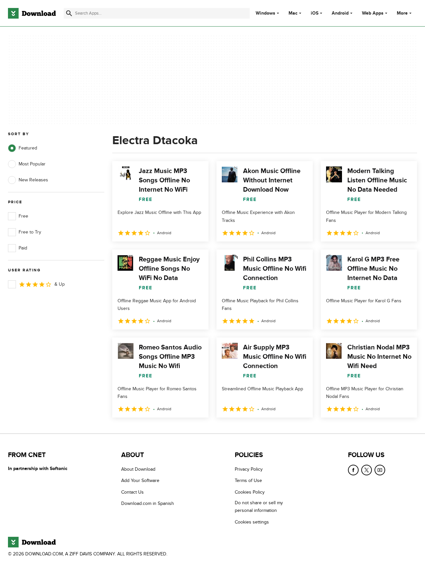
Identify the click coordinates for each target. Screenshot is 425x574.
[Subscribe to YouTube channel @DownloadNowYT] (380, 470)
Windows (265, 13)
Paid (23, 248)
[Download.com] (32, 13)
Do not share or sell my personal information (259, 506)
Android (340, 13)
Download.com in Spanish (147, 503)
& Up (59, 284)
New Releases (33, 180)
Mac (293, 13)
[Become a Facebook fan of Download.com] (353, 470)
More (402, 13)
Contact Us (132, 492)
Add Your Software (140, 481)
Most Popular (32, 164)
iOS (314, 13)
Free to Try (30, 232)
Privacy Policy (249, 469)
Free (23, 216)
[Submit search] (69, 13)
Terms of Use (248, 481)
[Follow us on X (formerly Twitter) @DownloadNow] (366, 470)
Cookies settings (252, 522)
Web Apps (372, 13)
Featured (28, 148)
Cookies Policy (250, 492)
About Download (138, 469)
